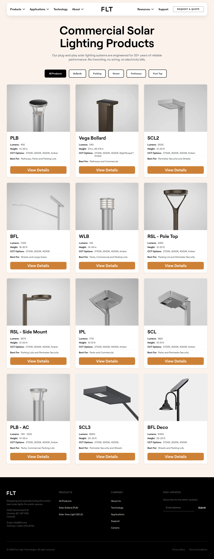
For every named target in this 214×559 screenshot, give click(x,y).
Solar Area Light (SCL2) (71, 514)
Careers (115, 527)
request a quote (188, 9)
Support (163, 9)
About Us (116, 500)
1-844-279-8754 (25, 525)
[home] (107, 9)
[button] (17, 9)
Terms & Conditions (198, 549)
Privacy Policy (178, 549)
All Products (65, 500)
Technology (61, 9)
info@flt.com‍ (20, 522)
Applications (117, 514)
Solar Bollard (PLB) (68, 507)
